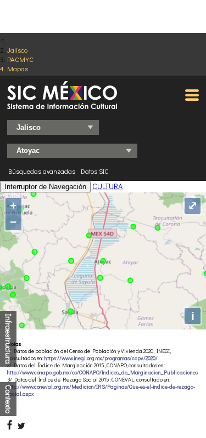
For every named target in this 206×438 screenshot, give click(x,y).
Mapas (17, 68)
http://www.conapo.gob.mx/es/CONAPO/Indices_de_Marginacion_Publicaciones (102, 372)
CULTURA (107, 186)
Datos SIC (95, 171)
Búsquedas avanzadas (41, 171)
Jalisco (17, 49)
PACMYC (20, 59)
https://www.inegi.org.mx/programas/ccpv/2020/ (101, 358)
